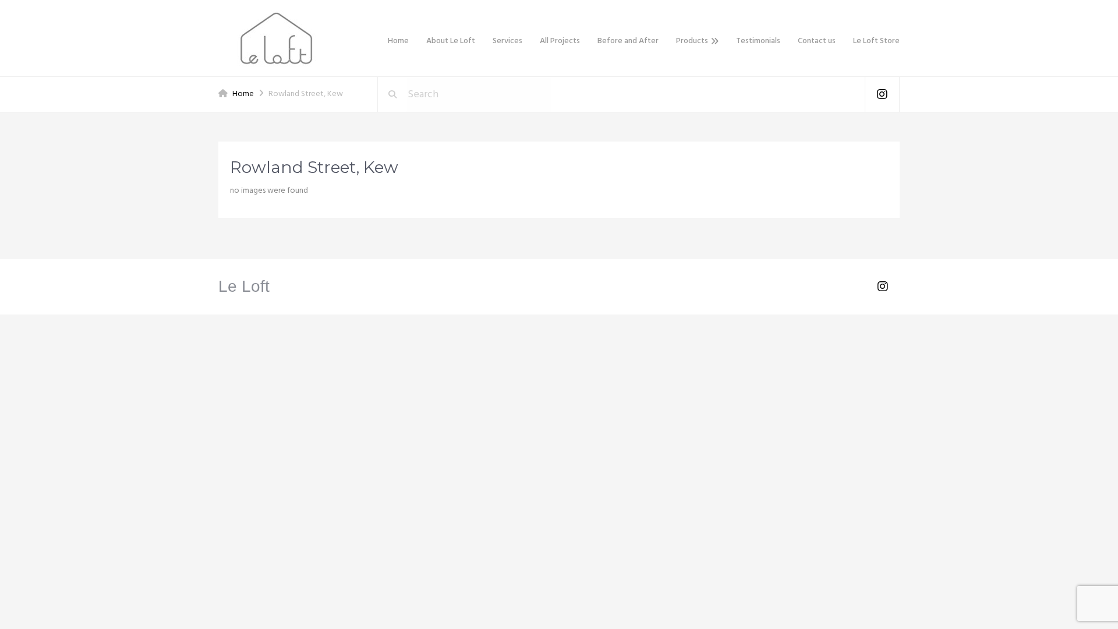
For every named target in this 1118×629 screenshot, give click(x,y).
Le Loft (244, 286)
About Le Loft (450, 41)
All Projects (560, 41)
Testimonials (758, 41)
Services (507, 41)
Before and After (628, 41)
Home (398, 41)
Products (692, 41)
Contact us (817, 41)
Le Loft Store (876, 41)
